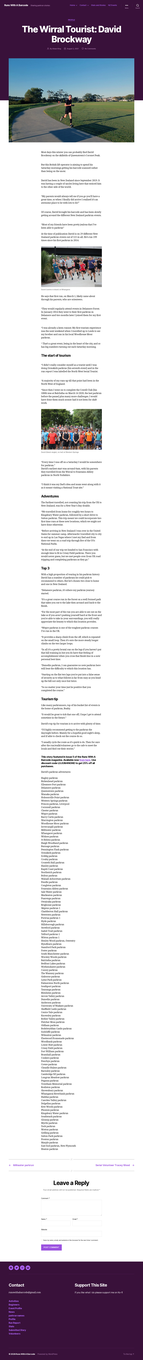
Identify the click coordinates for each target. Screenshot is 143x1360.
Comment (45, 1198)
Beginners (14, 1304)
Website (44, 1229)
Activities (14, 1301)
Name (44, 1219)
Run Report (14, 1323)
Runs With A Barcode (16, 5)
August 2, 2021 (73, 49)
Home (72, 5)
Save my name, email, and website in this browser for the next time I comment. (70, 1240)
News (12, 1312)
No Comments (90, 49)
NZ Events (112, 5)
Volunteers (14, 1333)
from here (84, 759)
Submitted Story (17, 1330)
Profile (71, 20)
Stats (11, 1326)
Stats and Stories (98, 5)
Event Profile (15, 1308)
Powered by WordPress (47, 1354)
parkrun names (16, 1315)
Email (75, 1219)
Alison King (56, 49)
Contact (83, 5)
